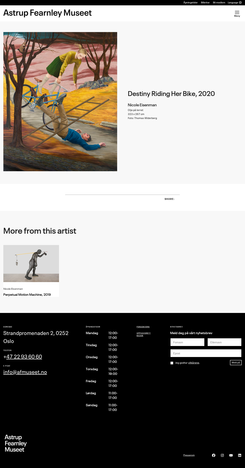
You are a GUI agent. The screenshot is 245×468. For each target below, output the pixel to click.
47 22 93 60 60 (24, 356)
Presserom (189, 455)
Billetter (205, 2)
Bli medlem (219, 2)
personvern (143, 327)
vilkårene (193, 362)
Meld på (236, 362)
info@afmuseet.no (25, 372)
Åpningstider (191, 2)
